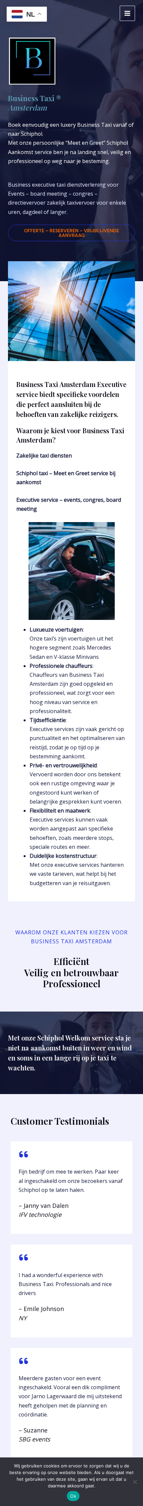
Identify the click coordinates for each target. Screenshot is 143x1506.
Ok (73, 1496)
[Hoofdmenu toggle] (127, 13)
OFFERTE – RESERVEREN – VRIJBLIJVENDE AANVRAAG (71, 233)
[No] (134, 1481)
